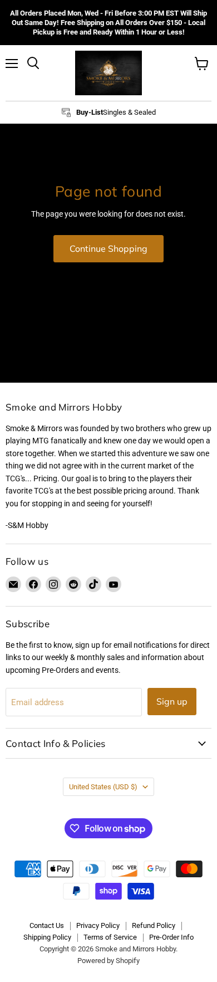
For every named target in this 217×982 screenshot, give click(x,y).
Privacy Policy (98, 925)
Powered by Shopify (108, 960)
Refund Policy (153, 925)
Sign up (172, 701)
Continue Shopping (108, 248)
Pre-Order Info (171, 937)
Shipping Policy (47, 937)
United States (103, 787)
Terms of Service (110, 937)
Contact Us (46, 925)
